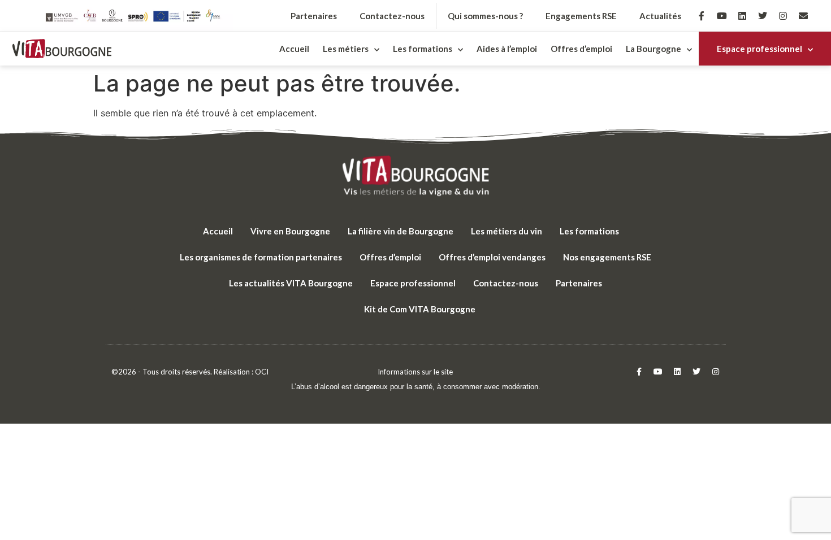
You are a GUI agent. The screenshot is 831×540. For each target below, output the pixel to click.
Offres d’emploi (581, 48)
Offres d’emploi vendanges (492, 257)
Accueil (294, 48)
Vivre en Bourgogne (290, 231)
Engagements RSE (581, 16)
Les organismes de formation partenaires (261, 257)
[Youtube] (722, 16)
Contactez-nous (392, 16)
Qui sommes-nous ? (485, 16)
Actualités (660, 16)
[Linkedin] (742, 16)
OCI (262, 371)
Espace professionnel (759, 48)
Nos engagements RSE (607, 257)
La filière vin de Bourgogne (400, 231)
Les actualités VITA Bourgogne (291, 283)
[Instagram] (783, 16)
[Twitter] (763, 16)
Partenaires (314, 16)
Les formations (589, 231)
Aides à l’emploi (507, 48)
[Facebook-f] (701, 16)
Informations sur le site (415, 371)
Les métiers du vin (506, 231)
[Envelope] (803, 16)
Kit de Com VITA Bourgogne (419, 309)
